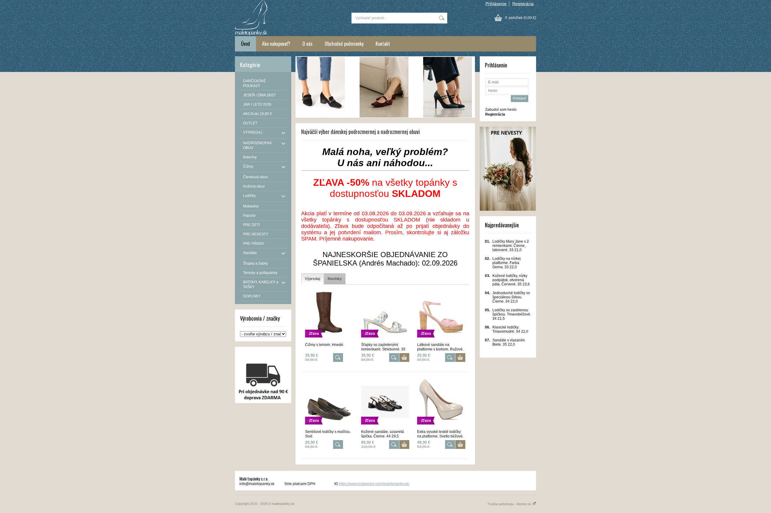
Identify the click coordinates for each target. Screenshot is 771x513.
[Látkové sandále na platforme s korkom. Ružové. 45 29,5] (441, 340)
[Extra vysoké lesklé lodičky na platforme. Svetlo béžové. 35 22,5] (441, 427)
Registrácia (523, 3)
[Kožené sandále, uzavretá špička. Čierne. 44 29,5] (385, 427)
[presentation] (312, 278)
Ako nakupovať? (276, 43)
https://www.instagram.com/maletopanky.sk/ (374, 484)
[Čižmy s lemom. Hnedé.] (329, 340)
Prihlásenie (496, 3)
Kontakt (383, 43)
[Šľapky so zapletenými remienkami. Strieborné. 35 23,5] (385, 340)
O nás (307, 43)
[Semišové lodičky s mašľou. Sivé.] (329, 427)
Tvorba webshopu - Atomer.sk (509, 504)
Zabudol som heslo (501, 109)
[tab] (312, 278)
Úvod (245, 43)
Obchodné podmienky (344, 43)
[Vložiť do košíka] (404, 357)
